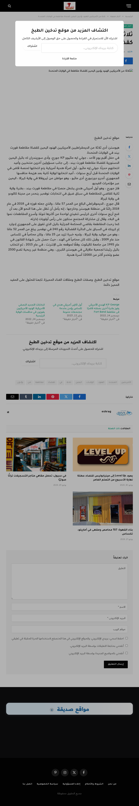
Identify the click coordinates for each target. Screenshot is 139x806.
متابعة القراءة (69, 58)
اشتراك (32, 46)
